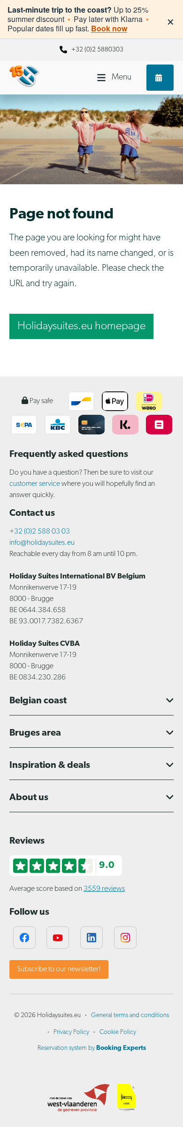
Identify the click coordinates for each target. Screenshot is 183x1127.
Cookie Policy (117, 1032)
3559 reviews (104, 889)
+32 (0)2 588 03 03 (39, 531)
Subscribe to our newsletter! (59, 969)
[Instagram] (125, 937)
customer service (34, 484)
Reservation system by (92, 1048)
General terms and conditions (130, 1015)
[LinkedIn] (91, 937)
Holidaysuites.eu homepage (81, 326)
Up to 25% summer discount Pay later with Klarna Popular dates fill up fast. (78, 19)
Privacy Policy (71, 1032)
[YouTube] (57, 937)
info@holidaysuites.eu (42, 543)
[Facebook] (24, 937)
